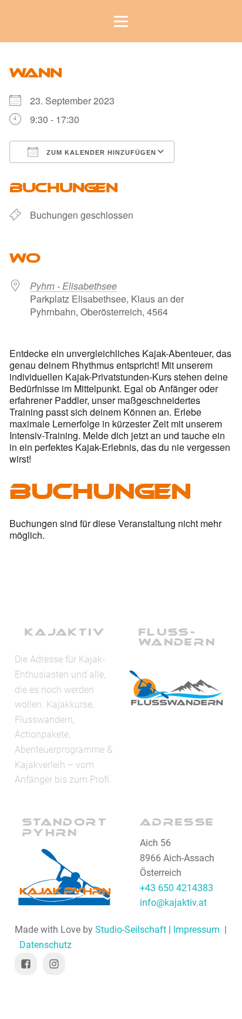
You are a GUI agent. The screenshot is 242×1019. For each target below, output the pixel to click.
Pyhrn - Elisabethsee (73, 286)
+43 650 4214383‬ (176, 888)
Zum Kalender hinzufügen (100, 152)
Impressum (196, 929)
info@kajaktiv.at (173, 902)
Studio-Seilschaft (130, 929)
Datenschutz (45, 944)
